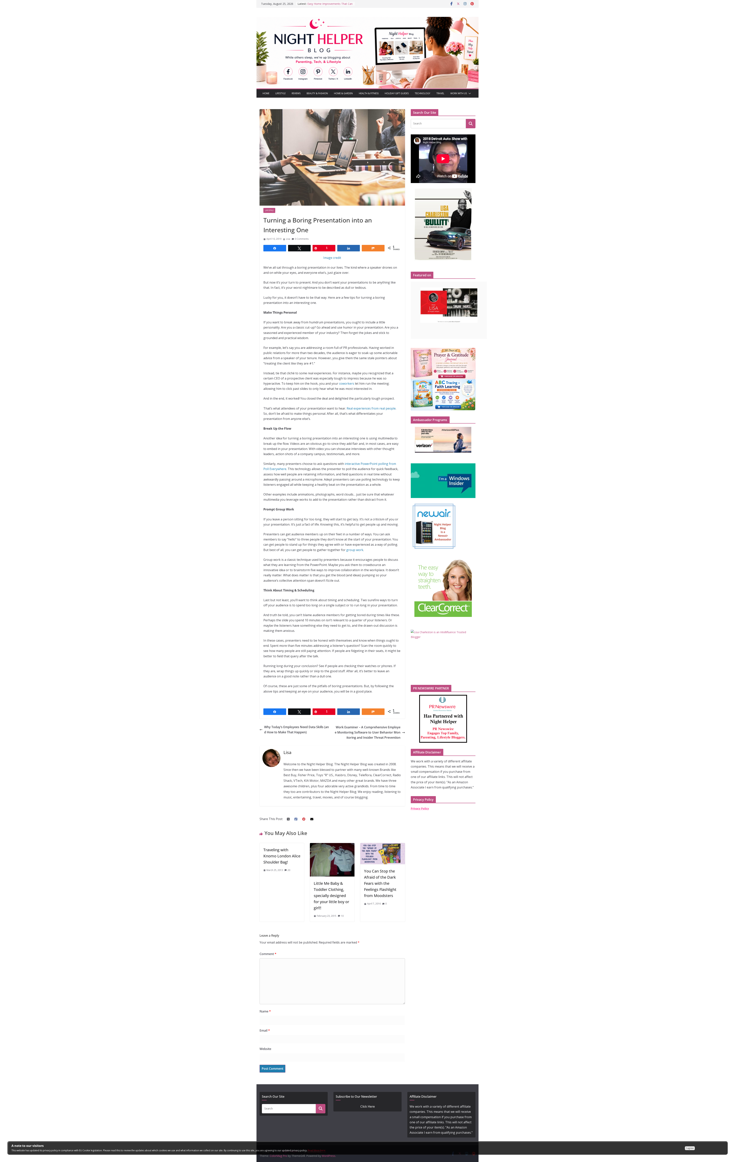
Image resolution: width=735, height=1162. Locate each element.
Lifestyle (280, 93)
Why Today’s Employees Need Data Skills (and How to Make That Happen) (296, 729)
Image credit (332, 258)
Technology (422, 93)
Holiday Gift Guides (397, 93)
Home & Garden (343, 93)
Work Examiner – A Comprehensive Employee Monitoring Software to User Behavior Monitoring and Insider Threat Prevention (367, 732)
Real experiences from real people (371, 408)
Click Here (367, 1106)
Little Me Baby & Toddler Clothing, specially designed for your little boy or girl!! (331, 895)
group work (354, 550)
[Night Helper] (367, 19)
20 (288, 870)
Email (265, 1030)
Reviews (296, 93)
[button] (469, 93)
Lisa (288, 238)
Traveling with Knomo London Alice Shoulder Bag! (281, 856)
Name (265, 1011)
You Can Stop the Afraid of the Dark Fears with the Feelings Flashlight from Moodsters (380, 883)
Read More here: (317, 1150)
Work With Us (458, 93)
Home (266, 93)
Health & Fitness (369, 93)
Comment (268, 954)
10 (342, 915)
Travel (440, 93)
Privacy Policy (420, 808)
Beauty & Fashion (317, 93)
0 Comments (302, 238)
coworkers (346, 383)
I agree (690, 1148)
